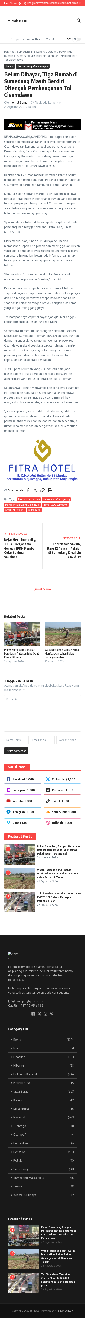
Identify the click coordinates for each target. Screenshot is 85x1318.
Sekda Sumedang (15, 509)
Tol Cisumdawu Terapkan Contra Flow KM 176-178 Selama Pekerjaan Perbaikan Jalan (59, 897)
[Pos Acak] (69, 39)
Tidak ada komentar (47, 102)
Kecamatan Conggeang (56, 499)
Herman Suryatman (29, 499)
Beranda (9, 51)
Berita (9, 66)
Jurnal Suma (19, 102)
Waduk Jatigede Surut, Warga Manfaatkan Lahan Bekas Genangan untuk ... (62, 653)
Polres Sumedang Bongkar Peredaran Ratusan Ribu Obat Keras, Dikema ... (21, 653)
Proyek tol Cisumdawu (55, 504)
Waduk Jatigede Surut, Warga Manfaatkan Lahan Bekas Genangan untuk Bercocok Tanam (58, 873)
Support (16, 39)
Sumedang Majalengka (31, 51)
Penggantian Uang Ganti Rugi (22, 504)
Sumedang (34, 509)
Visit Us (50, 39)
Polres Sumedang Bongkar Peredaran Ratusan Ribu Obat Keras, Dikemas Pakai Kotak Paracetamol (59, 850)
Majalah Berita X (64, 1310)
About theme (35, 39)
